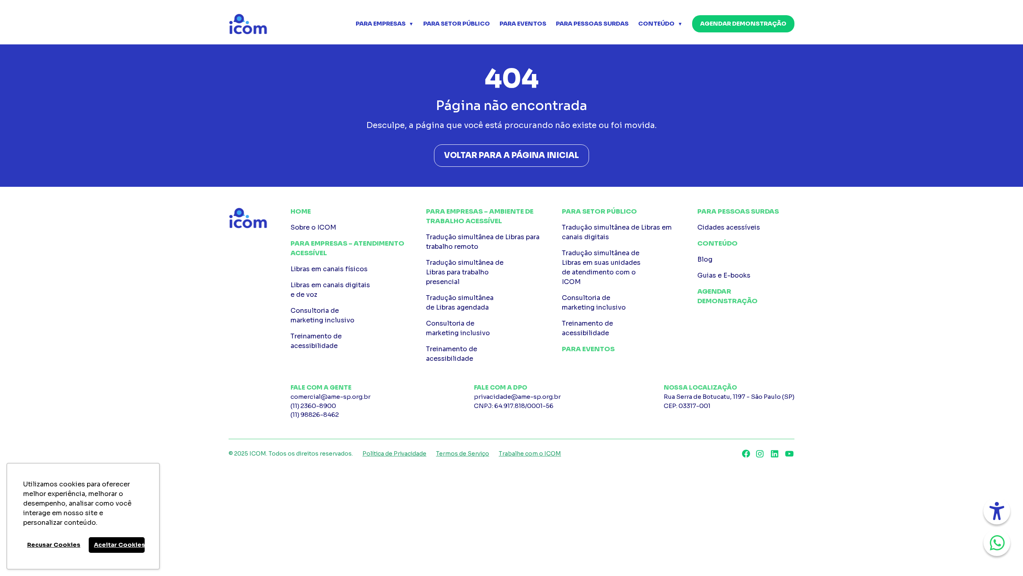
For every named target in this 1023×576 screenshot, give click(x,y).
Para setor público (456, 23)
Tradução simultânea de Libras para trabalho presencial (465, 272)
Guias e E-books (723, 275)
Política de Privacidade (394, 453)
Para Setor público (599, 211)
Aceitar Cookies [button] (119, 544)
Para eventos (523, 23)
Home (301, 211)
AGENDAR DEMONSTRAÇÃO (743, 23)
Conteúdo (656, 23)
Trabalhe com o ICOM (530, 453)
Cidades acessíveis (728, 227)
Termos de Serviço (462, 453)
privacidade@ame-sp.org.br (517, 396)
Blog (705, 259)
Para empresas (381, 23)
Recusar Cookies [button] (53, 544)
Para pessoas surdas (592, 23)
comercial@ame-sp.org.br (330, 396)
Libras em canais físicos (329, 269)
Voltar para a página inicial (511, 155)
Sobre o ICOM (313, 227)
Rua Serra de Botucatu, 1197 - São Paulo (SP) (729, 401)
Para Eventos (588, 349)
